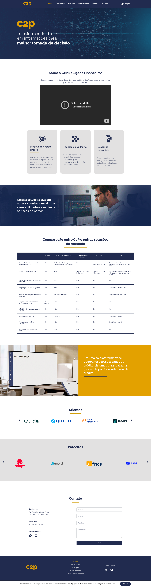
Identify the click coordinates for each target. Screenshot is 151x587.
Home (75, 562)
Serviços (75, 568)
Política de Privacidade (75, 574)
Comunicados (75, 571)
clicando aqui (110, 584)
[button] (19, 420)
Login (127, 4)
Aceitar (125, 584)
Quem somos (75, 565)
